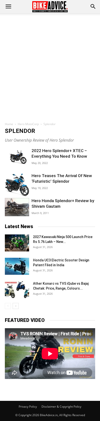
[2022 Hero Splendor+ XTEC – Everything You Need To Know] (17, 157)
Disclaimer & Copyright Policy (61, 406)
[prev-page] (8, 306)
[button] (93, 6)
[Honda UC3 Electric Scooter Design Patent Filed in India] (17, 266)
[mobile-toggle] (8, 6)
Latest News (19, 226)
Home (9, 124)
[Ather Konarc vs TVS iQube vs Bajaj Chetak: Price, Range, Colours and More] (17, 289)
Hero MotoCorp (28, 124)
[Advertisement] (50, 66)
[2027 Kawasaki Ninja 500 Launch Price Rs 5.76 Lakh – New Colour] (17, 242)
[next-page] (16, 306)
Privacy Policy (28, 406)
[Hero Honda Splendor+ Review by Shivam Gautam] (17, 207)
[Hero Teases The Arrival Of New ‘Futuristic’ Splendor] (17, 184)
